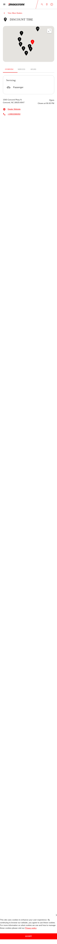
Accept (28, 936)
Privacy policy (24, 928)
